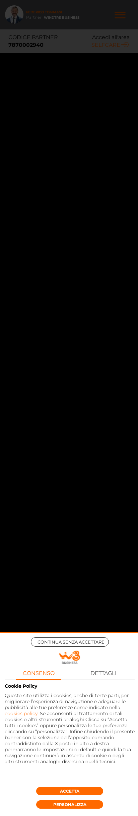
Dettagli (103, 673)
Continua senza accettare (71, 642)
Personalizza (69, 804)
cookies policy (21, 713)
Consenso (39, 673)
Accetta (69, 791)
